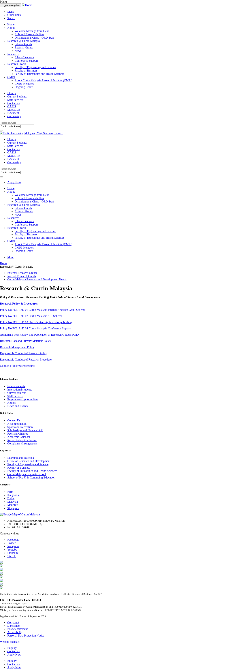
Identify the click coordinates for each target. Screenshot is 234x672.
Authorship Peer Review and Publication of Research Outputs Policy (40, 334)
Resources (13, 54)
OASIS (11, 106)
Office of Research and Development (28, 461)
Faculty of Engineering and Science (35, 67)
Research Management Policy (17, 347)
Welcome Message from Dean (32, 31)
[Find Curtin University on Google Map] (20, 514)
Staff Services (15, 99)
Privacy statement (17, 628)
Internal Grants (23, 44)
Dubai (10, 498)
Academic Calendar (18, 436)
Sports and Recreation (20, 427)
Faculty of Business (26, 70)
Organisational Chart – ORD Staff (34, 37)
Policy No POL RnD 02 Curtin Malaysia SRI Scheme (31, 316)
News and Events (17, 406)
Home (10, 24)
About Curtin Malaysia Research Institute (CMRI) (43, 80)
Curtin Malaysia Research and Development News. (37, 279)
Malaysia (12, 501)
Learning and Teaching (20, 457)
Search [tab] (11, 18)
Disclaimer (13, 625)
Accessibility (14, 632)
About (11, 27)
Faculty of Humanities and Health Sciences (39, 73)
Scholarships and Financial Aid (25, 430)
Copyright (13, 622)
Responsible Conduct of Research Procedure (26, 359)
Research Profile (16, 63)
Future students (16, 386)
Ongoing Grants (24, 87)
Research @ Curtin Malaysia (24, 40)
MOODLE (13, 109)
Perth (10, 491)
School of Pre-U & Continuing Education (31, 477)
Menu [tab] (10, 11)
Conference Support (26, 60)
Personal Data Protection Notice (25, 635)
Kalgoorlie (13, 495)
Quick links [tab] (14, 14)
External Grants (24, 47)
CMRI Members (24, 83)
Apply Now (14, 182)
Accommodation (17, 423)
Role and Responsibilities (29, 34)
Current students (16, 392)
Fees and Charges (17, 433)
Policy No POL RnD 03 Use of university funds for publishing (36, 322)
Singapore (13, 508)
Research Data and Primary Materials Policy (25, 340)
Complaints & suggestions (22, 443)
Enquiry (12, 648)
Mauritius (12, 504)
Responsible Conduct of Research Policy (23, 353)
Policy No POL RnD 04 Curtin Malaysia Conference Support (35, 328)
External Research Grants (22, 272)
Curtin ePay (14, 116)
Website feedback (10, 641)
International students (19, 389)
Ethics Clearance (24, 57)
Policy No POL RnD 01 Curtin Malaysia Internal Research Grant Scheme (42, 309)
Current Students (17, 96)
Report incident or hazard (22, 440)
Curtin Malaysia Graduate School (26, 474)
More (10, 257)
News (18, 50)
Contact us (13, 103)
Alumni (11, 402)
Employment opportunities (22, 399)
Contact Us (13, 420)
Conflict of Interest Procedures (17, 365)
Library (11, 93)
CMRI (11, 77)
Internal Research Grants (21, 276)
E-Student (13, 112)
